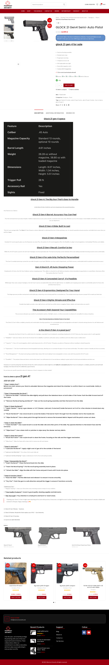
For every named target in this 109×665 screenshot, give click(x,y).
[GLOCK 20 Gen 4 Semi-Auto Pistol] (88, 535)
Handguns (91, 17)
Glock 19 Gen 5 (8, 545)
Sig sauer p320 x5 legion (41, 586)
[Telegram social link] (69, 105)
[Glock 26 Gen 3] (54, 535)
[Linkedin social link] (67, 105)
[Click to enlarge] (18, 64)
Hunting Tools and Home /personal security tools (74, 17)
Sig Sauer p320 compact (67, 586)
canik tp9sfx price (42, 631)
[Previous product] (56, 23)
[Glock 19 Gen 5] (20, 535)
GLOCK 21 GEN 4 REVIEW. (12, 519)
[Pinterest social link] (64, 105)
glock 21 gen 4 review (88, 100)
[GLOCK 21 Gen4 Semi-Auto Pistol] (33, 642)
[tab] (38, 112)
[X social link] (62, 105)
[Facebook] (84, 632)
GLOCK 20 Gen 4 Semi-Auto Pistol (81, 545)
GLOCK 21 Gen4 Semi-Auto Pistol (44, 640)
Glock (23, 230)
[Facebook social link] (60, 105)
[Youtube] (89, 632)
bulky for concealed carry (63, 364)
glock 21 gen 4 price (76, 100)
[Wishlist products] (97, 4)
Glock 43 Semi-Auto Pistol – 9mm (43, 649)
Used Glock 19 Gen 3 (15, 586)
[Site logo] (8, 4)
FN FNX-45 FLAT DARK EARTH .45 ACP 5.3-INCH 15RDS (93, 586)
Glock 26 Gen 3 (42, 545)
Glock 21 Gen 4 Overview (12, 516)
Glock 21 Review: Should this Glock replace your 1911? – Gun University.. (24, 512)
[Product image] (16, 573)
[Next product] (60, 23)
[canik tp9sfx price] (33, 633)
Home (57, 17)
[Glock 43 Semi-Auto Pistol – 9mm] (33, 650)
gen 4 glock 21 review (65, 100)
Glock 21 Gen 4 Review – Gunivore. (14, 509)
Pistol (97, 17)
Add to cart (69, 85)
